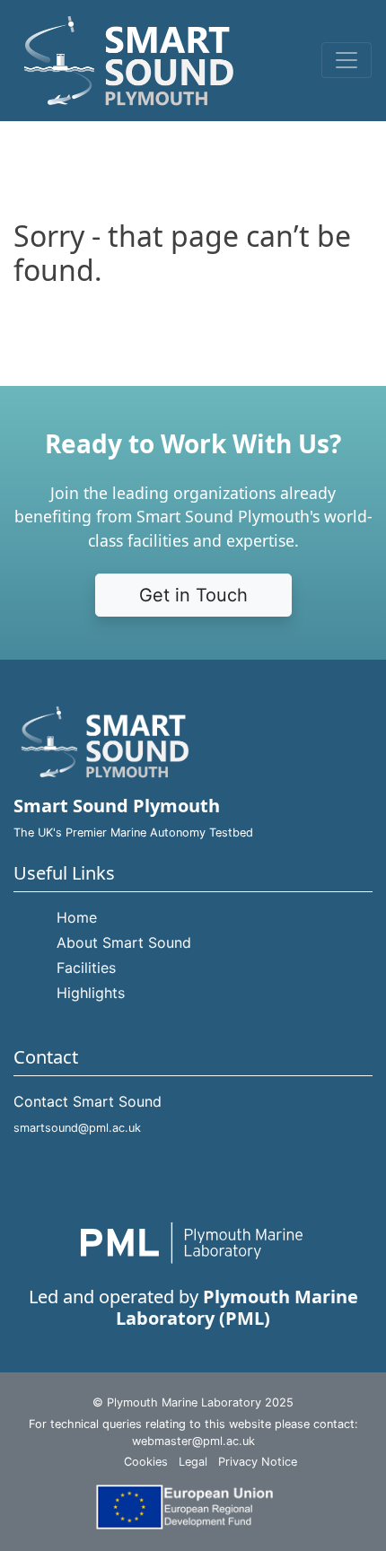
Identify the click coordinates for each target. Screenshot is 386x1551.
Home (77, 917)
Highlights (91, 993)
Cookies (146, 1461)
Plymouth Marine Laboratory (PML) (237, 1307)
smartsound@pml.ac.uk (77, 1128)
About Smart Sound (124, 942)
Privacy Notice (257, 1461)
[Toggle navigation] (346, 60)
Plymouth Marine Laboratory (184, 1402)
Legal (193, 1461)
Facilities (86, 968)
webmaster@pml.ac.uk (193, 1441)
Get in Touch (193, 595)
